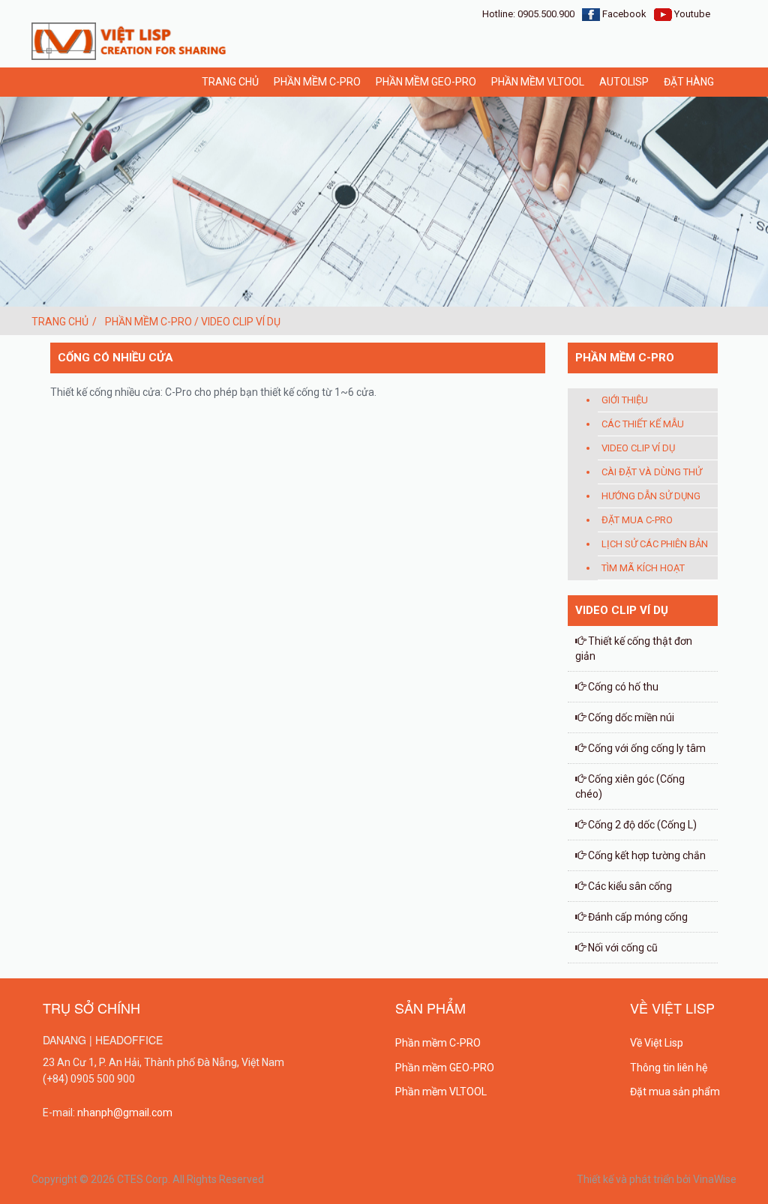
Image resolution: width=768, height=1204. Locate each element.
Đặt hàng (689, 82)
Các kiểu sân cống (629, 886)
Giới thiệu (625, 400)
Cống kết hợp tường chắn (646, 855)
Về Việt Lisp (656, 1043)
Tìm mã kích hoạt (643, 568)
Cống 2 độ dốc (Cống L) (641, 825)
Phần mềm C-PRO (438, 1043)
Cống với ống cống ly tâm (646, 748)
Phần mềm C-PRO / (153, 322)
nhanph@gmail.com (124, 1113)
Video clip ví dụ (638, 448)
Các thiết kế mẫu (643, 424)
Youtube (691, 13)
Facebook (623, 13)
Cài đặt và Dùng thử (652, 472)
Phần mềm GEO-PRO (426, 82)
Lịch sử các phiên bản (655, 544)
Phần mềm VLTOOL (537, 82)
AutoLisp (624, 82)
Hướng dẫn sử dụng (651, 496)
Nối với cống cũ (622, 948)
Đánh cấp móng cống (637, 917)
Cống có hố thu (622, 687)
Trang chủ (230, 82)
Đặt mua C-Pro (637, 520)
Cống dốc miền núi (630, 717)
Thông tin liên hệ (668, 1068)
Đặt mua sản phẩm (675, 1092)
